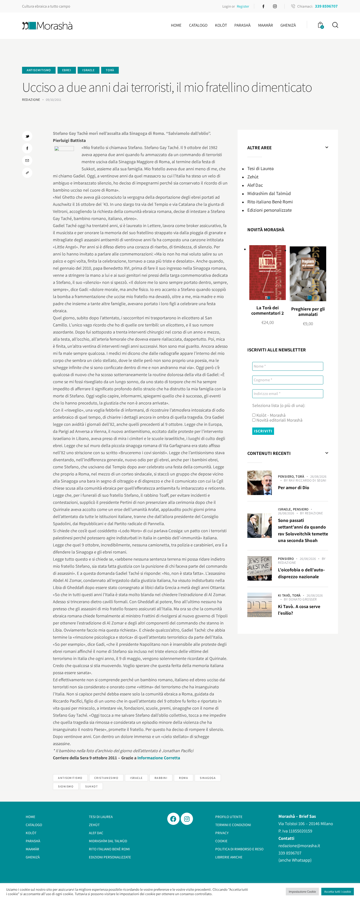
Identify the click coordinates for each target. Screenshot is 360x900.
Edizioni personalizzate (269, 210)
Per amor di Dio (293, 487)
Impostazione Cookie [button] (302, 891)
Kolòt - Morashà (270, 415)
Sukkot (91, 786)
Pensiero (301, 509)
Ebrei (66, 70)
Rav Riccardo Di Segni (307, 480)
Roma (183, 778)
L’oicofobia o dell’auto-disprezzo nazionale (301, 573)
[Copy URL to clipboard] (27, 173)
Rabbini (161, 778)
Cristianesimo (106, 778)
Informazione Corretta (158, 758)
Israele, (285, 509)
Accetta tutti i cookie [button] (337, 891)
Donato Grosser (303, 599)
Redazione (314, 513)
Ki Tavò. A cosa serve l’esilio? (299, 609)
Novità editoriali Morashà (278, 420)
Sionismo (65, 786)
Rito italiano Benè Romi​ (270, 202)
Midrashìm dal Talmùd (269, 193)
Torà (110, 70)
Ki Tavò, (285, 595)
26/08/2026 (318, 476)
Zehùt (252, 177)
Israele (88, 70)
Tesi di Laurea (260, 168)
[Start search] (335, 25)
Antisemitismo (39, 70)
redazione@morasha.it (299, 845)
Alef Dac (255, 185)
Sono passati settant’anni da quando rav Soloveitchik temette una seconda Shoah (303, 530)
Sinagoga (208, 778)
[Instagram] (187, 819)
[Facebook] (173, 819)
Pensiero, (287, 476)
